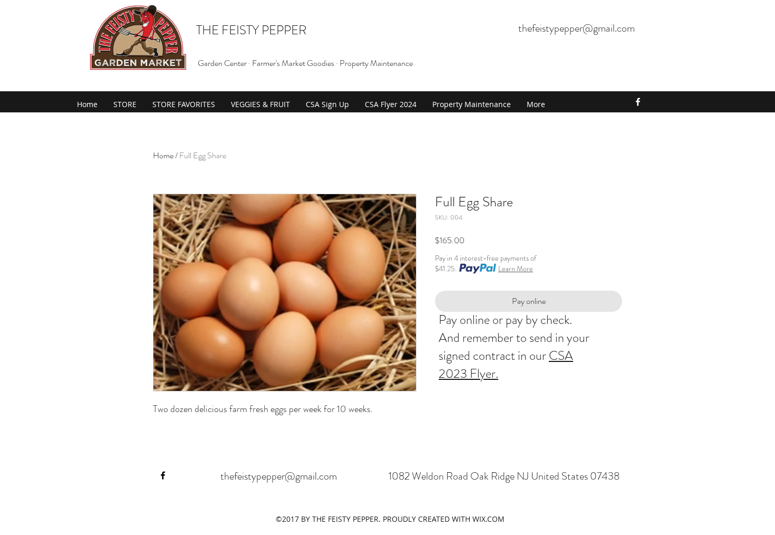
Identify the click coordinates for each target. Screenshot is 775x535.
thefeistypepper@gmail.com (576, 28)
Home (163, 155)
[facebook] (638, 102)
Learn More (515, 268)
